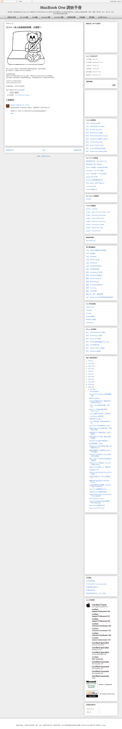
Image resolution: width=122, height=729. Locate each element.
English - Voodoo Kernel (93, 231)
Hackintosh (21, 95)
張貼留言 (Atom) (45, 156)
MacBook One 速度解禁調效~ (98, 492)
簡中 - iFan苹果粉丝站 (92, 345)
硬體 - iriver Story (91, 288)
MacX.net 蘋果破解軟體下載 (94, 180)
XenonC (13, 105)
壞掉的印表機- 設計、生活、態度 (96, 593)
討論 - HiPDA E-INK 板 (92, 259)
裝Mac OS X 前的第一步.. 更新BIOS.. (100, 467)
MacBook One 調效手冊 (61, 7)
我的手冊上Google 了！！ (97, 419)
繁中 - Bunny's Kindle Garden (95, 145)
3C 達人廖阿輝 (90, 581)
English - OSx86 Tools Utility (94, 227)
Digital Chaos (90, 307)
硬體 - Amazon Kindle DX (93, 278)
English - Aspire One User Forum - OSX (98, 212)
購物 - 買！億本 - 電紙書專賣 (94, 294)
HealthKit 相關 (58, 17)
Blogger (104, 725)
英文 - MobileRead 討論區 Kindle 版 (96, 139)
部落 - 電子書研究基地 (92, 269)
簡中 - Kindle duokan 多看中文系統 (96, 151)
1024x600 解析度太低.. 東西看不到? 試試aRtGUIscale (100, 401)
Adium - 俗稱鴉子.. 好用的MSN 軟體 (97, 167)
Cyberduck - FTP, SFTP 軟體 (94, 170)
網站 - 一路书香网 (91, 291)
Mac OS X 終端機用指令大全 (98, 489)
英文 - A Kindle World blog (94, 129)
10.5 (16, 95)
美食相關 (82, 17)
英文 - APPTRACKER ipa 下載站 (95, 332)
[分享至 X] (14, 92)
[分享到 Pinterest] (18, 92)
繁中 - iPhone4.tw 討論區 (93, 338)
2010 (90, 382)
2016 (90, 371)
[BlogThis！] (12, 92)
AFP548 (88, 199)
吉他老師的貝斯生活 (92, 587)
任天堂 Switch (102, 17)
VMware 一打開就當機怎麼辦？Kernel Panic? (98, 410)
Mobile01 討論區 (91, 319)
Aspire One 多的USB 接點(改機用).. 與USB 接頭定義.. (100, 502)
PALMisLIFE (89, 322)
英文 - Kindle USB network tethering (97, 136)
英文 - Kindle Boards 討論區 (94, 132)
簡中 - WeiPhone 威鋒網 (93, 351)
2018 (90, 366)
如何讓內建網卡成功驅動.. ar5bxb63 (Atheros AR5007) (100, 485)
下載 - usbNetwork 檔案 (93, 123)
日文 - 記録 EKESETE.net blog (95, 126)
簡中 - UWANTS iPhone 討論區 (95, 348)
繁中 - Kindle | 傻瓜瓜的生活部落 (96, 148)
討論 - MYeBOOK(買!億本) (94, 266)
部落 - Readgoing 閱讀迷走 (94, 275)
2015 (90, 374)
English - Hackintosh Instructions (96, 221)
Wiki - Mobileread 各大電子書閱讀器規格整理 (99, 297)
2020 (90, 361)
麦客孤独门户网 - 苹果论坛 (94, 164)
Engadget (89, 310)
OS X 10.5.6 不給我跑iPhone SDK (99, 425)
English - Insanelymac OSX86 (95, 224)
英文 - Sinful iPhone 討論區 (94, 335)
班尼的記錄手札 (90, 590)
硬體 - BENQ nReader (92, 281)
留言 (89, 712)
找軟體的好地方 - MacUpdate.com (96, 161)
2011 (89, 379)
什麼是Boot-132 (94, 470)
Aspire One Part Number (96, 508)
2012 (90, 376)
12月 (91, 389)
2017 (90, 369)
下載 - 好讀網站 (90, 253)
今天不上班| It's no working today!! (96, 584)
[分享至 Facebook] (16, 92)
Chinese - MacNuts (92, 209)
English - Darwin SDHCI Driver (95, 218)
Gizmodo (89, 313)
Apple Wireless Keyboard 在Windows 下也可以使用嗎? (100, 495)
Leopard (27, 95)
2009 (90, 384)
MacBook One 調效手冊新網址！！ (99, 441)
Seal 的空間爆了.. (94, 391)
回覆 (12, 113)
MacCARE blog (90, 240)
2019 (90, 363)
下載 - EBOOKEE (91, 256)
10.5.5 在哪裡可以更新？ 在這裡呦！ (100, 413)
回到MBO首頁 (11, 17)
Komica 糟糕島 (90, 316)
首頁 (43, 150)
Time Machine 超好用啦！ (97, 416)
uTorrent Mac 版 (91, 186)
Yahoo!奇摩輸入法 (91, 189)
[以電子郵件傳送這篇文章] (11, 92)
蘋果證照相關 (71, 17)
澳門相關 (91, 17)
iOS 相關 (34, 17)
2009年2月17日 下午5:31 (22, 105)
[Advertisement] (100, 103)
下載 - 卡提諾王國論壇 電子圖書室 (96, 250)
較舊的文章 (78, 150)
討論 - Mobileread (91, 263)
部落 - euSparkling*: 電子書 (94, 272)
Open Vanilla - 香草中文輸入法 (95, 183)
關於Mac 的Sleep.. (95, 398)
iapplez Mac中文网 (91, 177)
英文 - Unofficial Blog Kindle (94, 142)
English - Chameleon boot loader (96, 215)
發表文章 (91, 709)
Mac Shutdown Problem (96, 498)
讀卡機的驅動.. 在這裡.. (96, 443)
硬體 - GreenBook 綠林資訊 (94, 285)
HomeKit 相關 (46, 17)
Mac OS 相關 (24, 17)
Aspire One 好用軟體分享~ (97, 505)
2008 (90, 387)
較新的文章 (10, 150)
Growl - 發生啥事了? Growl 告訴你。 (97, 173)
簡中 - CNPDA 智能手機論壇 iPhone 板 (97, 342)
